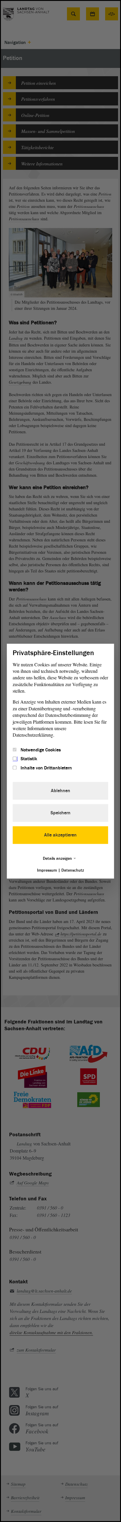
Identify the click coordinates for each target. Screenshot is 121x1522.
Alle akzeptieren (60, 835)
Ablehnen (60, 791)
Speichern (60, 813)
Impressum (47, 870)
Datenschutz (72, 870)
